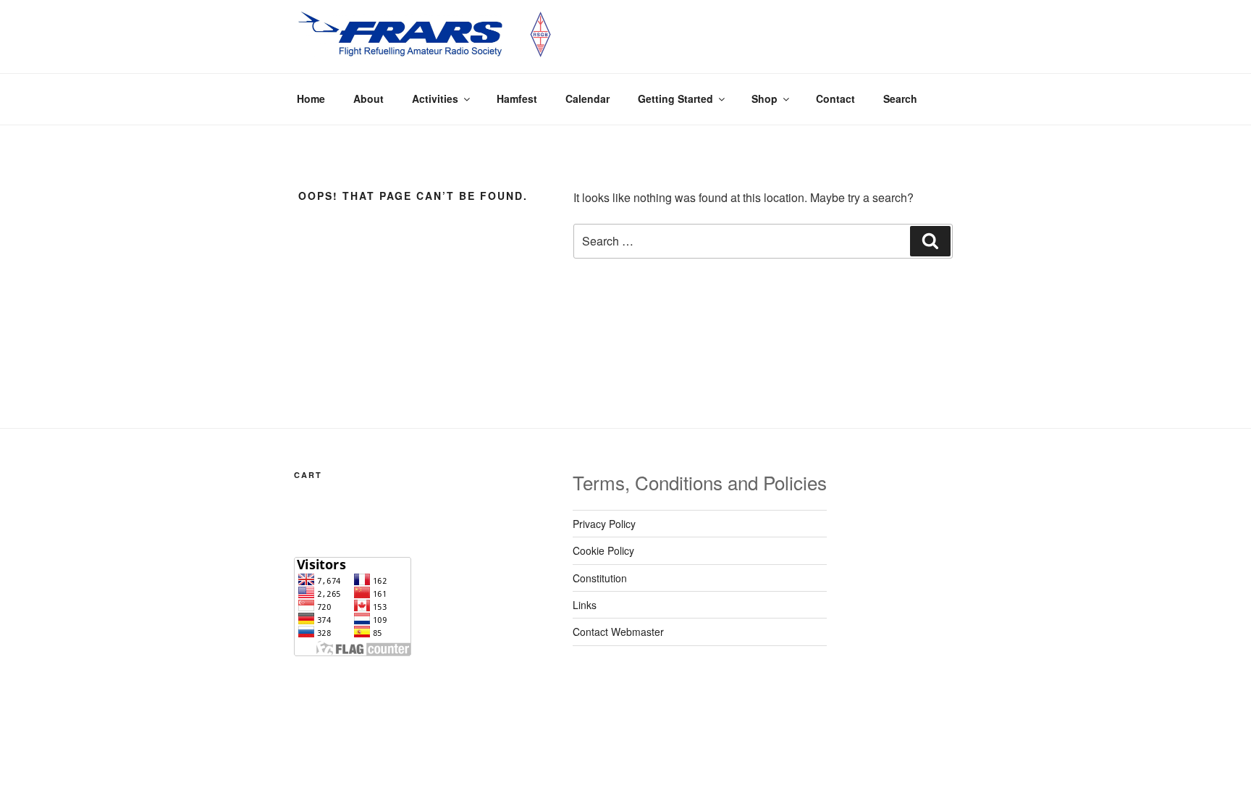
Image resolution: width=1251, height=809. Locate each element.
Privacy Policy (604, 523)
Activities (435, 98)
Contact (835, 98)
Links (585, 605)
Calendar (587, 98)
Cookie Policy (603, 550)
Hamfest (517, 98)
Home (311, 98)
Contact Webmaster (618, 631)
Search (900, 98)
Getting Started (675, 98)
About (368, 98)
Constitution (600, 578)
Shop (764, 98)
